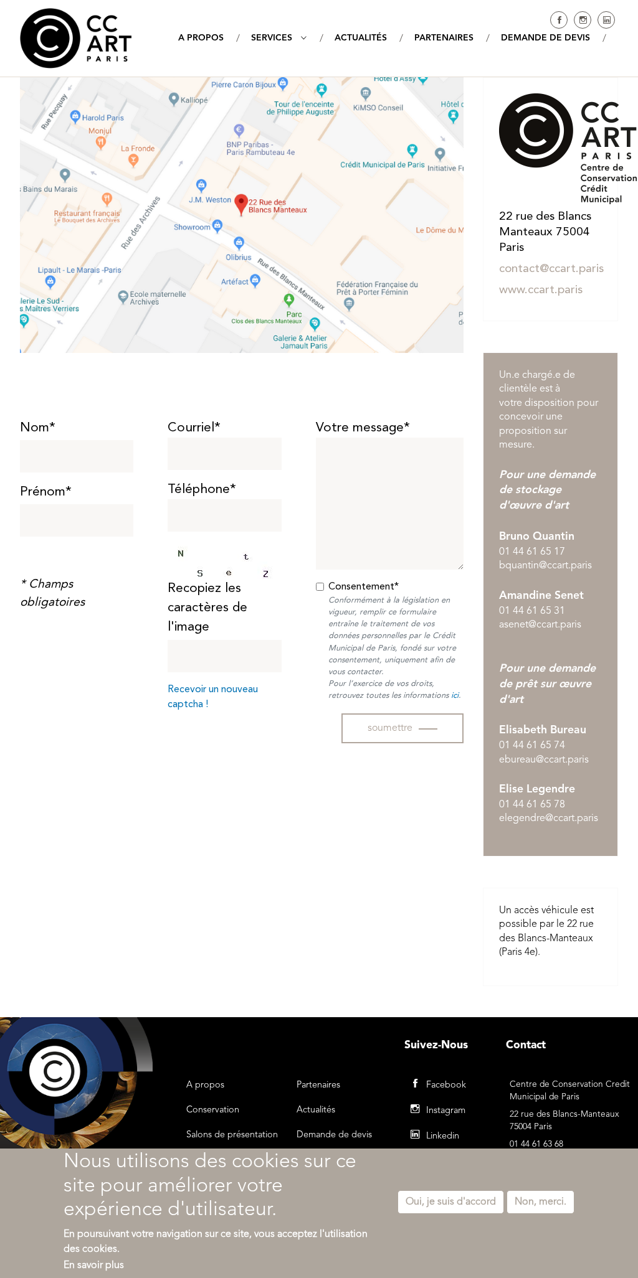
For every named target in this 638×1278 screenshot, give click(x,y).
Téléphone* (202, 489)
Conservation (212, 1110)
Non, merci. (540, 1202)
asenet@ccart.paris (540, 625)
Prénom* (46, 492)
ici (455, 696)
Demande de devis (334, 1135)
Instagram (582, 20)
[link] (455, 696)
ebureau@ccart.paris (544, 760)
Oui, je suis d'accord (451, 1202)
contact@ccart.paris (551, 269)
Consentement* (363, 587)
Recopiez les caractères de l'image (207, 608)
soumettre (390, 728)
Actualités (316, 1110)
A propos (205, 1085)
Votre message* (363, 428)
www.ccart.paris (541, 290)
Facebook (559, 20)
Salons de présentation (232, 1135)
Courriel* (194, 428)
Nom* (37, 428)
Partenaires (318, 1085)
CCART (76, 38)
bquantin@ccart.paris (545, 566)
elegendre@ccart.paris (548, 819)
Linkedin (606, 20)
